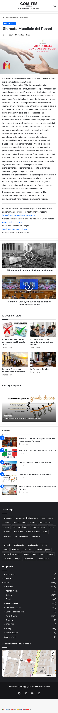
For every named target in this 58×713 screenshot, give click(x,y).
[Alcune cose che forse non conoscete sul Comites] (9, 490)
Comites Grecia (19, 523)
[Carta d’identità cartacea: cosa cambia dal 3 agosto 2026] (15, 329)
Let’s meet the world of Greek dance (22, 418)
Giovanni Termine (39, 527)
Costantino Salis (45, 523)
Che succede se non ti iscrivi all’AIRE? (35, 462)
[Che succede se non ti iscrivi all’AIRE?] (9, 466)
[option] (29, 407)
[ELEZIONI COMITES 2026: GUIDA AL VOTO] (9, 454)
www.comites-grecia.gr (12, 222)
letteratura (7, 536)
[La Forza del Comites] (43, 359)
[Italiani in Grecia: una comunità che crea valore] (15, 359)
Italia (45, 532)
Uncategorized (43, 559)
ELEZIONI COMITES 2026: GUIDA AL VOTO (37, 450)
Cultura (44, 545)
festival (6, 527)
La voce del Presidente (12, 554)
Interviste (15, 550)
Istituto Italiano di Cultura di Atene (27, 532)
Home (7, 18)
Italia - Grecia (27, 550)
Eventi (6, 550)
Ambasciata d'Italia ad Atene (27, 518)
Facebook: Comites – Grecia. (15, 229)
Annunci (7, 545)
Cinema (6, 523)
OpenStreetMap (39, 675)
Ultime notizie (29, 559)
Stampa (17, 559)
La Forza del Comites (39, 369)
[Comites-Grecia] (29, 6)
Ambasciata (8, 518)
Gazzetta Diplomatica (21, 527)
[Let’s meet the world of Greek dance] (9, 478)
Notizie (14, 18)
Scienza (50, 554)
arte (43, 518)
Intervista (7, 532)
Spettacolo (36, 536)
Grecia (52, 527)
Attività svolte (18, 545)
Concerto (31, 523)
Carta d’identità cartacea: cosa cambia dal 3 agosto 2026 (13, 342)
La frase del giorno (43, 550)
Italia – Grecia (12, 603)
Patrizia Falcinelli (21, 536)
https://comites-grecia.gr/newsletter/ (18, 215)
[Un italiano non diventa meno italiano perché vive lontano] (43, 329)
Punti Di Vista (23, 18)
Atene (50, 518)
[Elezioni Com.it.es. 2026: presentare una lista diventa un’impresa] (9, 442)
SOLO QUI (7, 559)
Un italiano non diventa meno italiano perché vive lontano (41, 342)
